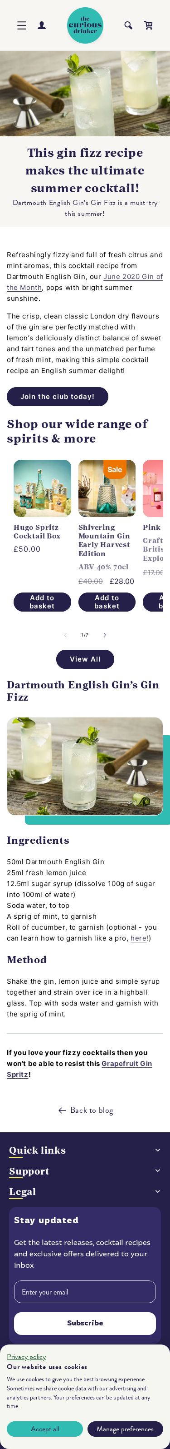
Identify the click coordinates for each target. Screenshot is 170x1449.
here (138, 938)
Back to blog (91, 1110)
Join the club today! (57, 396)
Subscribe (85, 1323)
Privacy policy (26, 1356)
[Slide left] (65, 635)
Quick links (37, 1150)
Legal (22, 1191)
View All (85, 659)
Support (29, 1171)
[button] (22, 25)
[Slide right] (105, 635)
